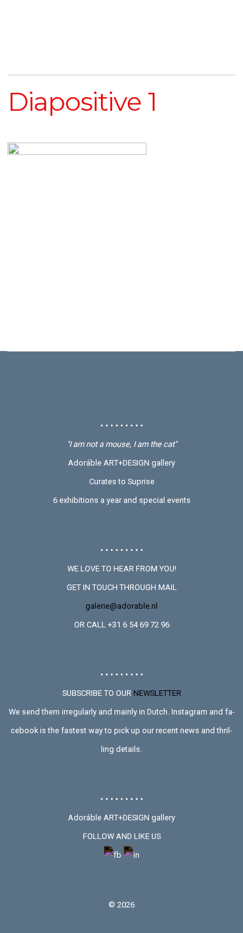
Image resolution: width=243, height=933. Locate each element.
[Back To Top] (121, 385)
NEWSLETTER (157, 693)
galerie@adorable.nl (121, 606)
